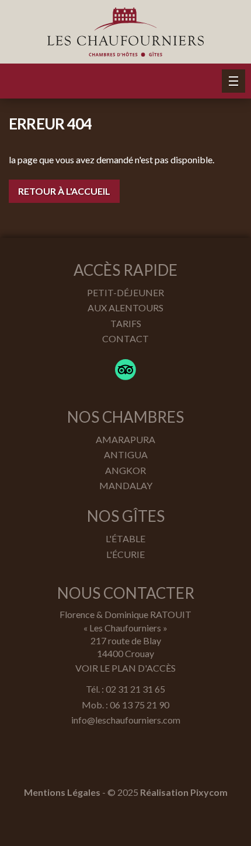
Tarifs (125, 323)
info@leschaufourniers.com (125, 719)
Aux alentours (125, 307)
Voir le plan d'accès (125, 667)
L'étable (125, 538)
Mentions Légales (62, 792)
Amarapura (125, 439)
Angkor (125, 470)
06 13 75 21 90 (139, 704)
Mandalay (125, 485)
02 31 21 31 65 (135, 688)
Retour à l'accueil (64, 190)
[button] (233, 81)
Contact (125, 338)
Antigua (126, 454)
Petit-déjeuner (125, 292)
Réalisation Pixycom (184, 792)
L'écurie (125, 554)
